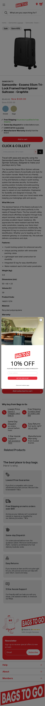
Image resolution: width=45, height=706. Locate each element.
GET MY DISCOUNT (22, 378)
